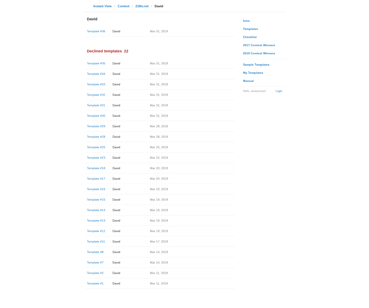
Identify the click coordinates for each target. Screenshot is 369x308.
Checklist (250, 37)
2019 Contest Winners (259, 53)
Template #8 (95, 252)
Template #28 (96, 136)
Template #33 (96, 84)
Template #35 (96, 63)
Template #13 (96, 220)
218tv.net (142, 6)
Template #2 (95, 273)
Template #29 (96, 126)
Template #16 (96, 189)
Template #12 (96, 231)
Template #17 (96, 178)
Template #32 (96, 94)
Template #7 (95, 262)
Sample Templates (256, 64)
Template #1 (95, 283)
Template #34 (96, 74)
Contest (123, 6)
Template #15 (96, 199)
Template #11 (96, 241)
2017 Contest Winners (259, 45)
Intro (246, 20)
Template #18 (96, 168)
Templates (250, 29)
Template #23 (96, 157)
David (116, 31)
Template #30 (96, 115)
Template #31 (96, 105)
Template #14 (96, 210)
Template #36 (96, 31)
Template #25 (96, 147)
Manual (248, 81)
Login (279, 91)
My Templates (253, 72)
